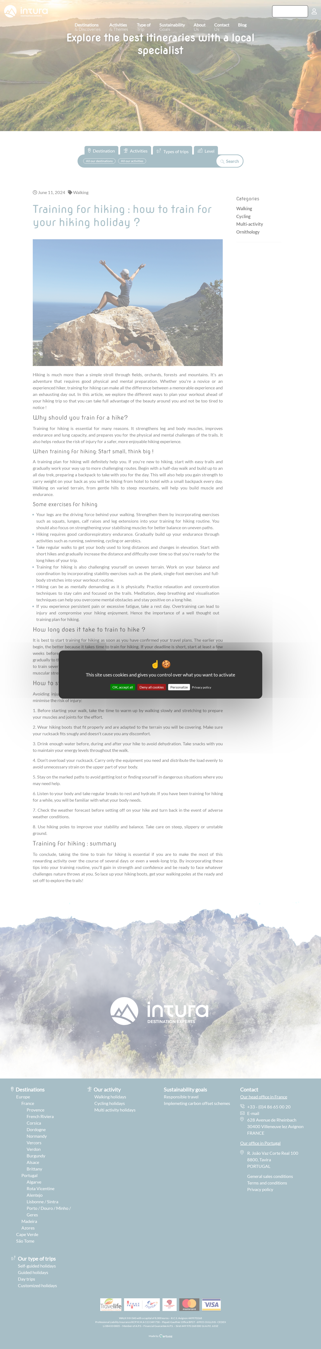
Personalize (179, 687)
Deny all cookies (152, 687)
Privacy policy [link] (201, 687)
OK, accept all (122, 687)
